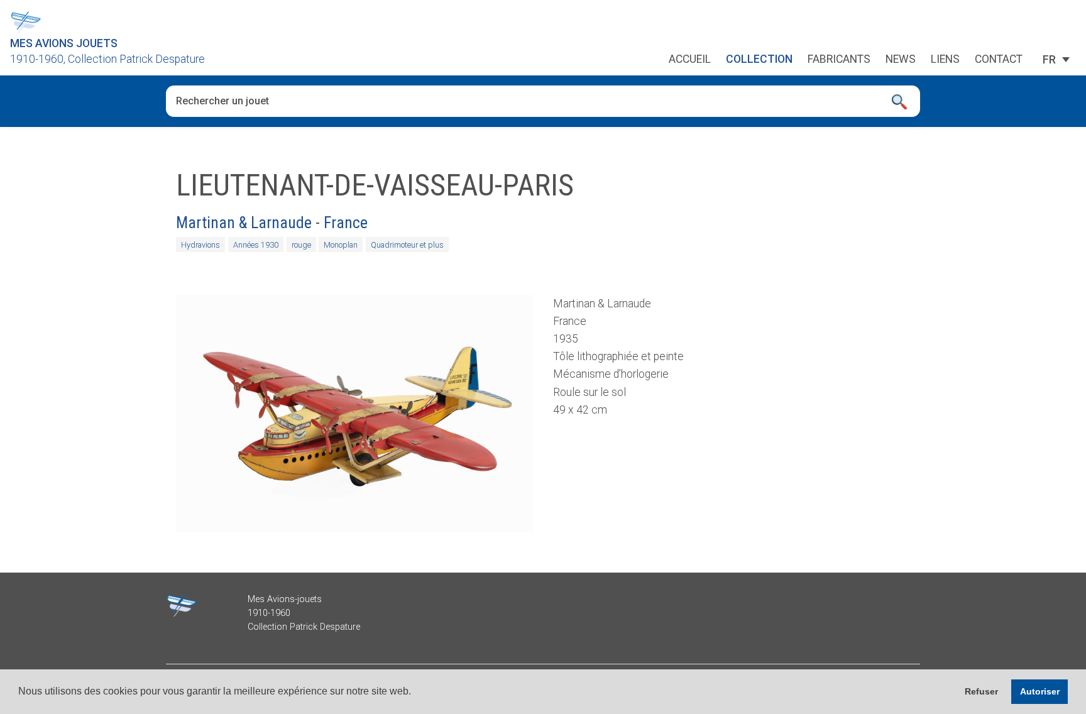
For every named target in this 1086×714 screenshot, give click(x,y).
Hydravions (200, 245)
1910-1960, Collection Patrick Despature (107, 59)
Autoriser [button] (1040, 691)
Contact (999, 59)
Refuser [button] (981, 691)
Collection (759, 59)
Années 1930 (255, 245)
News (901, 59)
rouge (301, 245)
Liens (945, 59)
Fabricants (839, 59)
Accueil (690, 59)
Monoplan (341, 245)
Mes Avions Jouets (64, 43)
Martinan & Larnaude (244, 222)
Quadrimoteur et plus (407, 245)
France (346, 222)
